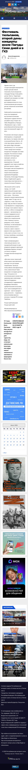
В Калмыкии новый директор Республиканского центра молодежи (13, 638)
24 (4, 445)
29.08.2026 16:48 (9, 623)
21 (17, 441)
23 (23, 441)
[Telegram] (22, 317)
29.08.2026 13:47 (9, 657)
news (18, 623)
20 (14, 441)
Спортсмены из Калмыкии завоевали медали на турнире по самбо (14, 622)
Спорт (11, 616)
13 (14, 438)
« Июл (4, 452)
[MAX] (14, 317)
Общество (6, 616)
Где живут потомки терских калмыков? (13, 668)
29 (20, 445)
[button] (25, 18)
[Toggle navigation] (14, 18)
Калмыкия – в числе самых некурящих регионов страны (13, 654)
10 (4, 438)
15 (20, 438)
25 (7, 445)
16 (23, 438)
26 (11, 445)
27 (14, 445)
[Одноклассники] (19, 317)
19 (11, 441)
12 (11, 438)
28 (17, 445)
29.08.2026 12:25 (9, 671)
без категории (5, 28)
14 (17, 438)
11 (7, 438)
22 (20, 441)
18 (7, 441)
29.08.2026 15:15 (9, 640)
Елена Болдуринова (14, 56)
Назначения (7, 633)
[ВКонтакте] (16, 317)
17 (4, 441)
